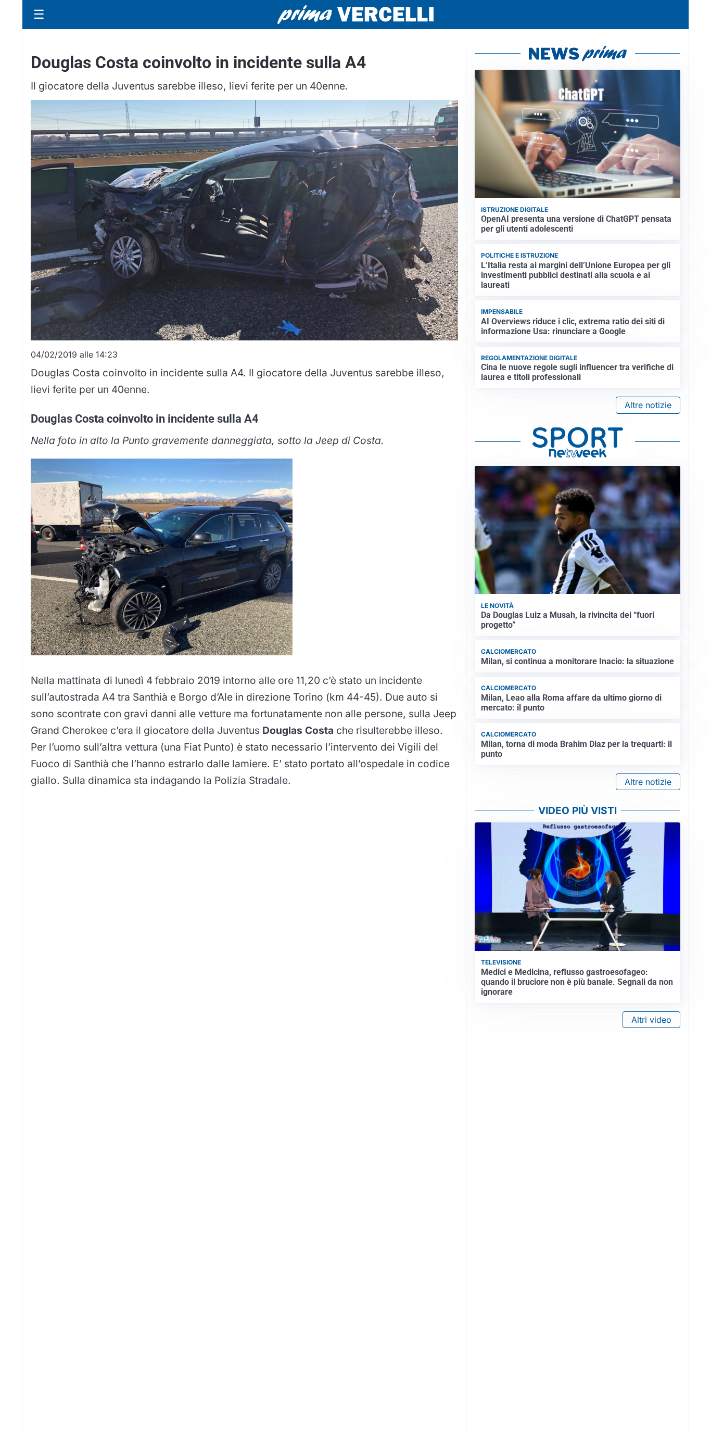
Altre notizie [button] (648, 405)
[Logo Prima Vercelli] (355, 14)
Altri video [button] (651, 1019)
